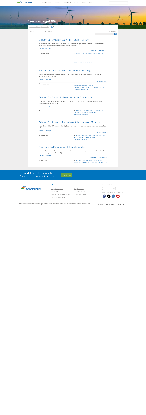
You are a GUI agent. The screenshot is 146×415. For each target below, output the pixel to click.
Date (38, 31)
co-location (81, 62)
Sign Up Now (67, 175)
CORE (90, 85)
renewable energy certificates (81, 87)
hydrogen (94, 59)
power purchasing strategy (80, 85)
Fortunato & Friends (92, 112)
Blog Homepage (79, 189)
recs (88, 89)
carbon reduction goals (80, 89)
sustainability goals (98, 160)
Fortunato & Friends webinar (81, 114)
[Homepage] (31, 192)
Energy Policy (57, 2)
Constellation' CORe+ (81, 83)
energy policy (101, 53)
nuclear (88, 59)
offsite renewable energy (94, 83)
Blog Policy (121, 204)
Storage (95, 53)
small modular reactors (98, 61)
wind (91, 110)
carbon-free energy (89, 55)
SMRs (75, 62)
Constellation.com (80, 191)
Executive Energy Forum (80, 57)
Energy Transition (101, 59)
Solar (77, 110)
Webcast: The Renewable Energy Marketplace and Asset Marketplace (71, 122)
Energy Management (46, 2)
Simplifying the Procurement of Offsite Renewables (62, 147)
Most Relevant (48, 31)
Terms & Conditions (111, 204)
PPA (95, 55)
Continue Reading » (45, 48)
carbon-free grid (87, 61)
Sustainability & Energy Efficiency (71, 2)
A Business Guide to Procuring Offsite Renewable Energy (65, 70)
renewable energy (78, 55)
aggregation (89, 160)
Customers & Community (88, 2)
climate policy (88, 62)
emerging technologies (79, 59)
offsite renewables (92, 162)
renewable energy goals (80, 112)
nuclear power (77, 61)
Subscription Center (80, 194)
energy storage (80, 53)
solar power (77, 162)
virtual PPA (101, 162)
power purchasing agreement (94, 57)
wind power (84, 162)
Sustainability (88, 53)
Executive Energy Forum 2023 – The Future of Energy (64, 40)
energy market (99, 110)
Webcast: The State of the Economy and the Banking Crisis (66, 97)
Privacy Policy (100, 204)
